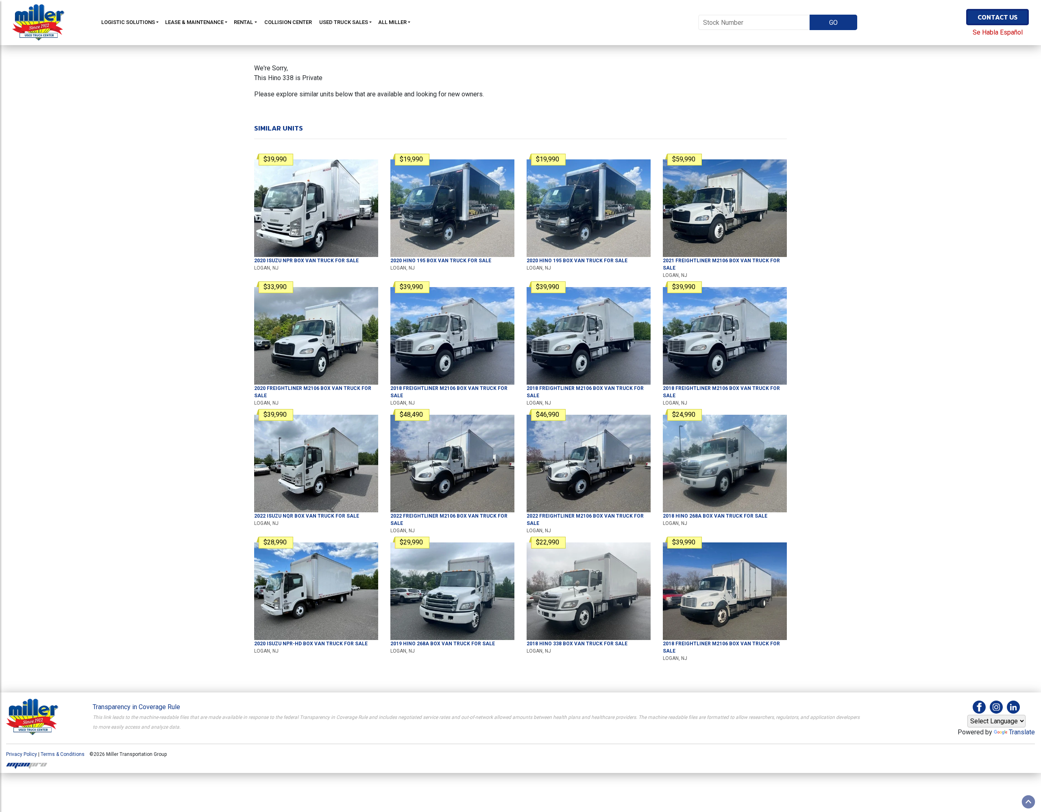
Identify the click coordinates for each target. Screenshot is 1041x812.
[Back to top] (1028, 802)
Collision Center (288, 22)
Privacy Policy (21, 754)
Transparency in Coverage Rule (136, 707)
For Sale (306, 260)
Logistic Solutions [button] (128, 22)
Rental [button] (243, 22)
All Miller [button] (392, 22)
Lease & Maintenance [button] (194, 22)
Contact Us (997, 17)
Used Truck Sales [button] (343, 22)
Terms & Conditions (63, 754)
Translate (1022, 732)
